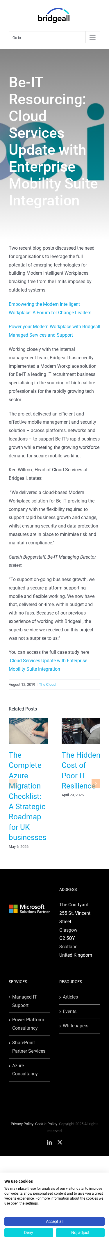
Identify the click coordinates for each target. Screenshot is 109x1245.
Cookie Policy (46, 1124)
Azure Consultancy (25, 1070)
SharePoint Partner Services (28, 1047)
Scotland (68, 946)
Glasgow (68, 930)
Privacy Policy (22, 1124)
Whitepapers (75, 1026)
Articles (70, 997)
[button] (13, 783)
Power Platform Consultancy (28, 1024)
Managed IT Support (24, 1001)
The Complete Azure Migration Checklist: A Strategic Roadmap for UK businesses (27, 796)
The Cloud (47, 684)
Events (69, 1011)
